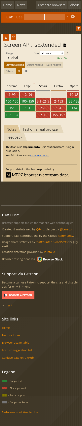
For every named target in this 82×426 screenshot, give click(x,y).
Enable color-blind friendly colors (20, 412)
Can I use (14, 17)
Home (7, 5)
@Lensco (65, 229)
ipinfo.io (49, 252)
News (21, 5)
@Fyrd (40, 229)
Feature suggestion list (17, 350)
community (65, 236)
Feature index (11, 335)
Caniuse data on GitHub (18, 357)
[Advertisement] (41, 193)
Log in (10, 305)
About (74, 5)
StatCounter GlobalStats (52, 242)
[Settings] (72, 17)
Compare (51, 5)
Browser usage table (15, 342)
